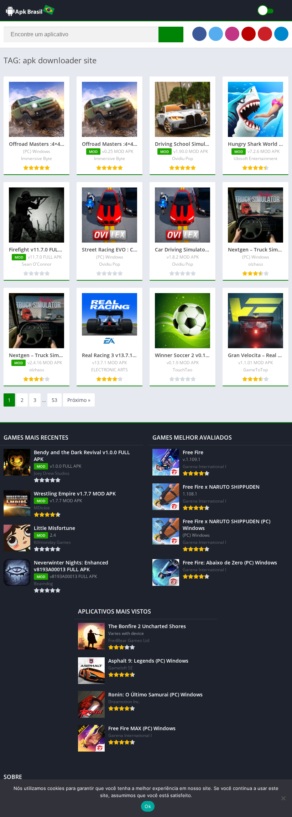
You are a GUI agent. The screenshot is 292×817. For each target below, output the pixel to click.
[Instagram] (232, 34)
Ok (148, 806)
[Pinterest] (265, 34)
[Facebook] (199, 34)
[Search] (170, 34)
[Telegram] (281, 34)
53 (54, 400)
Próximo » (78, 400)
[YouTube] (248, 34)
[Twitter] (216, 34)
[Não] (283, 798)
